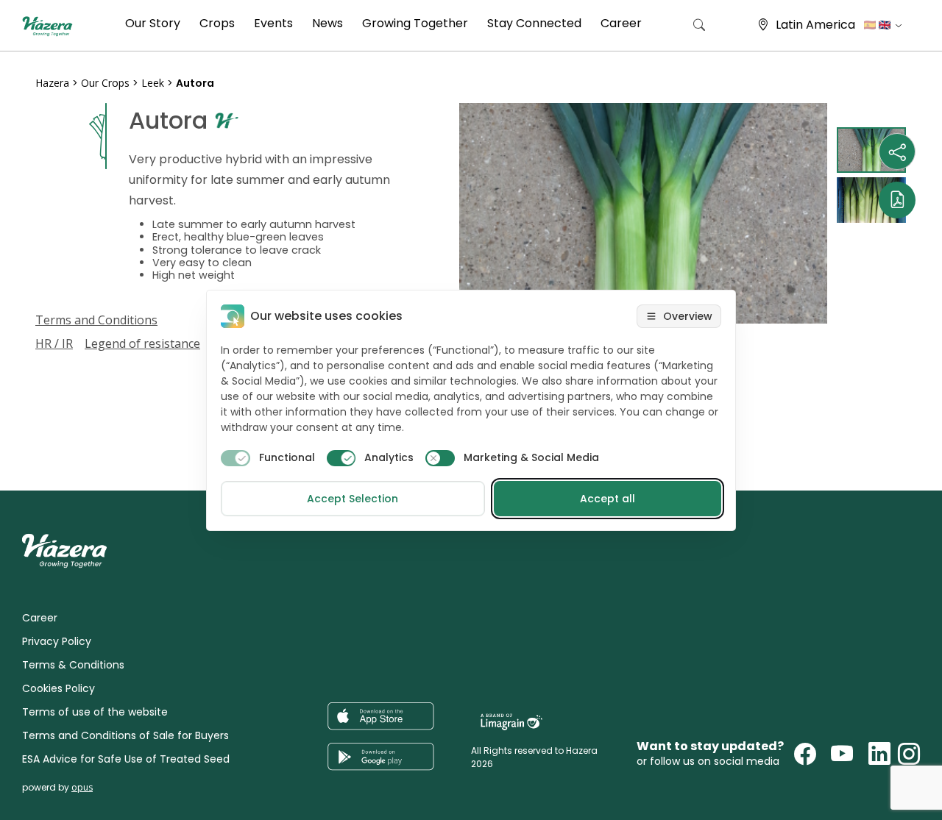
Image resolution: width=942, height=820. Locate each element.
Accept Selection (352, 498)
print (49, 455)
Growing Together (415, 23)
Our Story (152, 23)
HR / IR (54, 343)
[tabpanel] (643, 213)
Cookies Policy (58, 688)
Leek (152, 83)
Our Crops (105, 83)
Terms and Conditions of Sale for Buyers (125, 735)
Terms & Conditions (73, 664)
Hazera (52, 83)
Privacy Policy (56, 641)
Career (621, 23)
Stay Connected (534, 23)
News (327, 23)
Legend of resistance (142, 343)
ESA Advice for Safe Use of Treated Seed (126, 759)
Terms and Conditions (96, 320)
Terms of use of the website (95, 712)
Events (273, 23)
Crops (217, 23)
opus (82, 787)
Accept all (607, 498)
